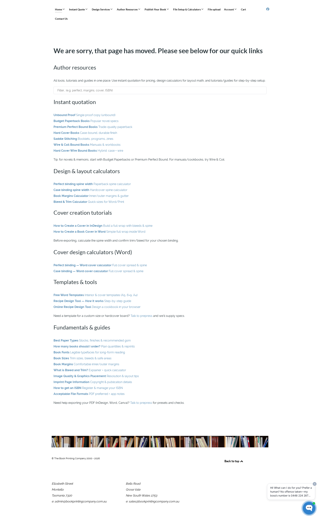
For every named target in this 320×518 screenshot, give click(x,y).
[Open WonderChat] (309, 508)
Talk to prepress (141, 316)
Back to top (232, 461)
